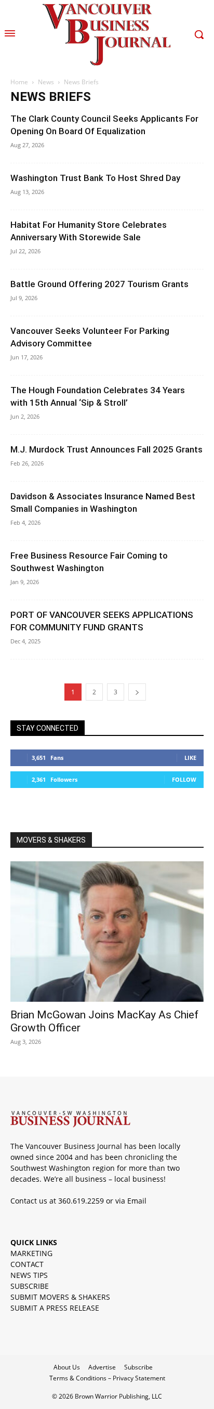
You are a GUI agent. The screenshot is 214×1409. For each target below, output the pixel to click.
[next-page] (137, 692)
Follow (184, 779)
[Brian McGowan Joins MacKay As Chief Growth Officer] (107, 931)
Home (19, 81)
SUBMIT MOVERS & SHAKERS (60, 1297)
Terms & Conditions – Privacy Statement (107, 1378)
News (46, 81)
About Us (67, 1367)
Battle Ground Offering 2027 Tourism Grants (99, 284)
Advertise (102, 1367)
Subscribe (138, 1367)
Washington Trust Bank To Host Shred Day (95, 178)
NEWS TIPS (29, 1275)
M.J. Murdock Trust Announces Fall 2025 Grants (106, 449)
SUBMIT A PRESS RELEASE (54, 1308)
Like (190, 757)
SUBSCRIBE (29, 1286)
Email (136, 1201)
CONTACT (27, 1264)
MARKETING (31, 1253)
